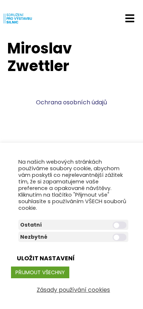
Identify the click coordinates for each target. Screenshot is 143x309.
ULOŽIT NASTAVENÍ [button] (46, 258)
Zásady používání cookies (73, 290)
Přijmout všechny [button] (40, 272)
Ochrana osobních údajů (71, 102)
